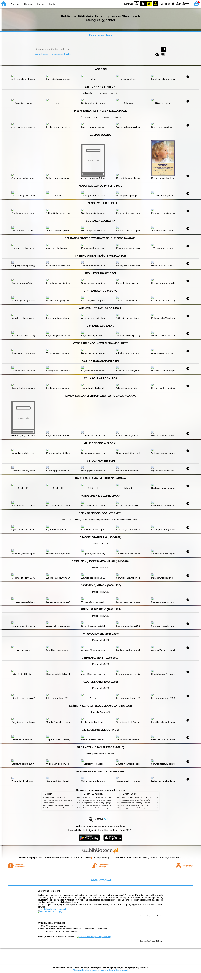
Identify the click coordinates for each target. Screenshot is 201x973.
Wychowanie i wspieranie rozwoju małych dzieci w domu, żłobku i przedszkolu (149, 805)
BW (143, 3)
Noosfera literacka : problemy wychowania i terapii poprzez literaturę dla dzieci (149, 803)
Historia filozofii (48, 803)
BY (155, 3)
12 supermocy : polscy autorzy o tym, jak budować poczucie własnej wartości (110, 803)
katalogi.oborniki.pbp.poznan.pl (52, 909)
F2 (185, 3)
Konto (52, 4)
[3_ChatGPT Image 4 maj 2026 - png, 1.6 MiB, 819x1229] (94, 936)
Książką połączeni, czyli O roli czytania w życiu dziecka (140, 808)
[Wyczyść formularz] (157, 54)
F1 (178, 3)
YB (149, 3)
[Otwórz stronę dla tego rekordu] (24, 76)
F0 (173, 3)
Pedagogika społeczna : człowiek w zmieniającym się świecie (65, 800)
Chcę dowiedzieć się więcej (86, 970)
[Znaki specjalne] (163, 54)
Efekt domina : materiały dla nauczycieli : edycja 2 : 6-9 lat (103, 808)
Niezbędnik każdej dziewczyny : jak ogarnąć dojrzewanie (102, 797)
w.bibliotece (85, 857)
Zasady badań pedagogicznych (54, 797)
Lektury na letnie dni (49, 891)
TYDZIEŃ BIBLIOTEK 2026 (51, 923)
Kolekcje (68, 54)
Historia (28, 4)
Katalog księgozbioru (100, 35)
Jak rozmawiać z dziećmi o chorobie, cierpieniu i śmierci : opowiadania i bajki (109, 805)
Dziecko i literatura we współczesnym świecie (137, 800)
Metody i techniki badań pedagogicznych (58, 808)
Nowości (15, 4)
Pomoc (40, 4)
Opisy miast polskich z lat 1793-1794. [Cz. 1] (137, 797)
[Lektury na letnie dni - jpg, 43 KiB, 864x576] (50, 911)
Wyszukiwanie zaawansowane (49, 54)
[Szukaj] (163, 49)
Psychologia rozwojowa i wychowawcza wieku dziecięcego (64, 805)
